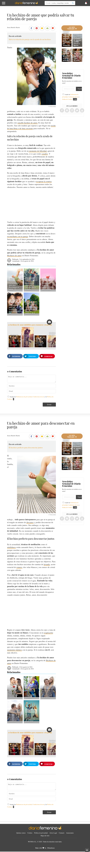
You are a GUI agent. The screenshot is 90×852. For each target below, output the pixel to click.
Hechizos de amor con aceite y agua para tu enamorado (14, 718)
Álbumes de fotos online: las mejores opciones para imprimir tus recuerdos (66, 38)
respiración (48, 632)
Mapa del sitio (45, 836)
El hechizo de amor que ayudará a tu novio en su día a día (14, 309)
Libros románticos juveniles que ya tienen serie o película (67, 54)
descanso (30, 522)
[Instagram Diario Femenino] (72, 110)
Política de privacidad (41, 833)
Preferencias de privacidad (24, 397)
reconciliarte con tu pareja (17, 236)
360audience (51, 848)
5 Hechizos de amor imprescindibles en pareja (30, 694)
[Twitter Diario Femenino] (77, 110)
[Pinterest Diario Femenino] (67, 110)
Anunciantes (70, 833)
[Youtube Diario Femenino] (82, 110)
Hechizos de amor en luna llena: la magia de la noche (47, 694)
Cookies (29, 833)
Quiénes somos (21, 833)
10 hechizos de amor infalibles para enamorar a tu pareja (30, 325)
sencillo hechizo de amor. (27, 122)
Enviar (49, 404)
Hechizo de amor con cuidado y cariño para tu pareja (47, 286)
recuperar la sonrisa (44, 181)
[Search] (72, 3)
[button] (9, 4)
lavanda (47, 564)
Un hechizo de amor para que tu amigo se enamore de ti (31, 310)
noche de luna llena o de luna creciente (31, 127)
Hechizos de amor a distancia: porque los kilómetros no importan (14, 693)
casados (45, 153)
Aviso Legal (53, 833)
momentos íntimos (14, 649)
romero (19, 567)
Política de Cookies (67, 99)
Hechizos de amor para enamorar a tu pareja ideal (30, 718)
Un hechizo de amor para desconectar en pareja (14, 286)
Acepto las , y (70, 96)
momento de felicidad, (38, 151)
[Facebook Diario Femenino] (62, 110)
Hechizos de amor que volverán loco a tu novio (30, 286)
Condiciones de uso (38, 397)
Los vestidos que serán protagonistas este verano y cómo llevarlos (79, 55)
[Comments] (53, 28)
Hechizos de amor (14, 255)
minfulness (11, 547)
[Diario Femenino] (26, 3)
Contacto (61, 833)
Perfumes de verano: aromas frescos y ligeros (77, 41)
